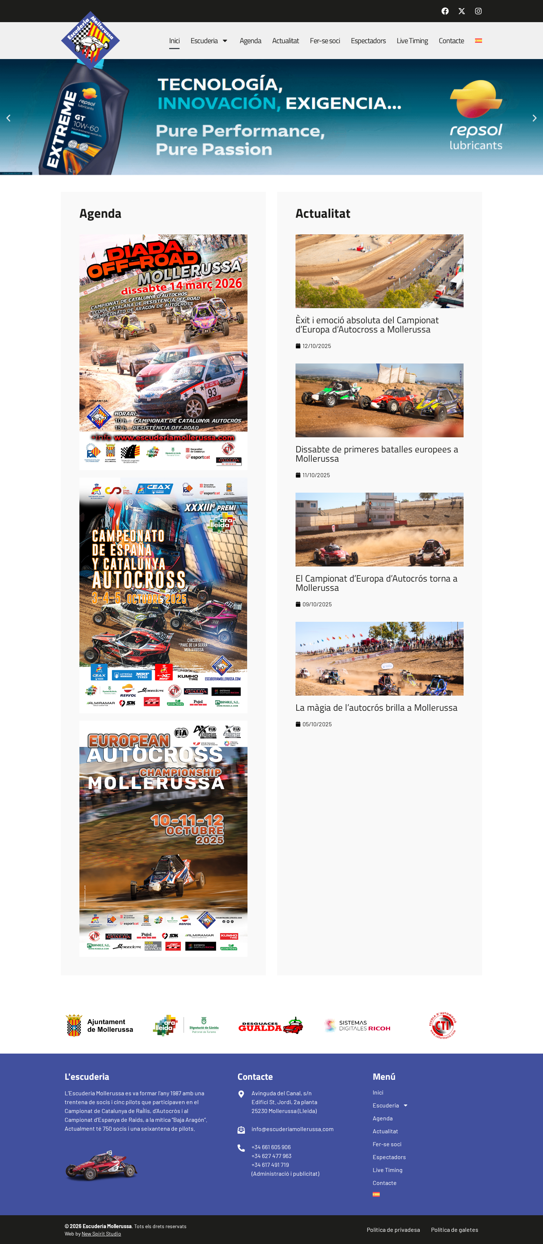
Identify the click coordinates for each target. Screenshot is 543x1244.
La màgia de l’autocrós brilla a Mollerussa (377, 707)
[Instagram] (478, 11)
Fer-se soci (325, 40)
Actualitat (285, 40)
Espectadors (368, 40)
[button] (8, 118)
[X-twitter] (461, 11)
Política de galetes (454, 1229)
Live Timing (412, 40)
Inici (174, 40)
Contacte (451, 40)
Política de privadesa (393, 1229)
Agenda (250, 40)
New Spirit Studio (101, 1233)
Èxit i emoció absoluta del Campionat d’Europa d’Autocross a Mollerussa (367, 324)
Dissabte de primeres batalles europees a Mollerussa (377, 453)
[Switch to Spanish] (478, 40)
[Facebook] (445, 11)
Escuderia (204, 40)
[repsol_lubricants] (271, 172)
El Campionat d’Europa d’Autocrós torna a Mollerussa (377, 583)
